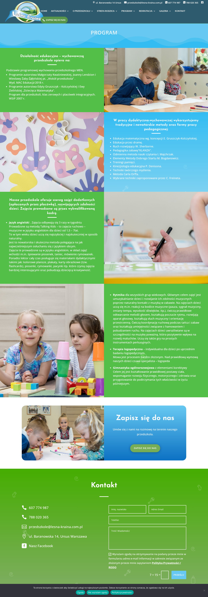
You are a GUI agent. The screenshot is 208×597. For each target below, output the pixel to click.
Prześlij (179, 575)
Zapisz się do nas (55, 20)
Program (126, 11)
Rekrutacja (145, 11)
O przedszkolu (81, 11)
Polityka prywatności (122, 592)
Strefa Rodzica (106, 11)
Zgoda (80, 592)
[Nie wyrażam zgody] (204, 590)
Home (44, 11)
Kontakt (180, 11)
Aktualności (58, 11)
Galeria (163, 11)
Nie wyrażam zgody (97, 592)
